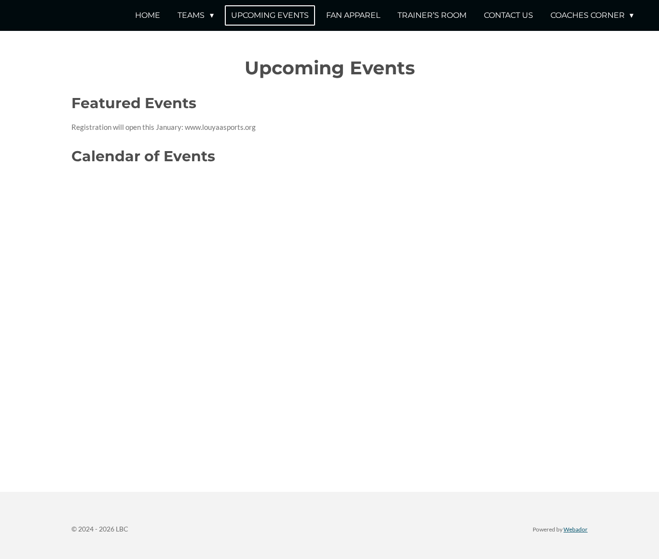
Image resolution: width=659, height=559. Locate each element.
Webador (575, 529)
